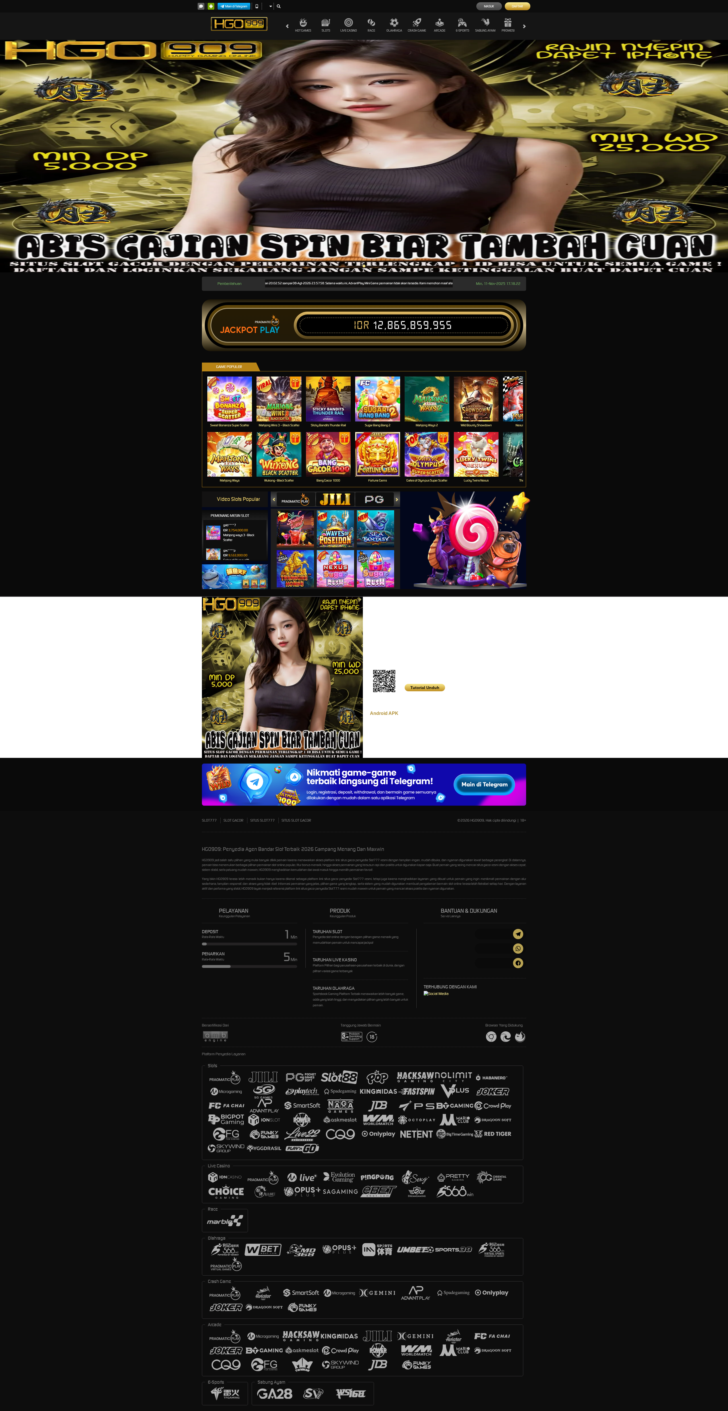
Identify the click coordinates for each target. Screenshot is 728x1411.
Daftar (517, 6)
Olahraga (394, 30)
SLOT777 (209, 820)
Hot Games (303, 30)
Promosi (508, 30)
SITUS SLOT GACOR (296, 820)
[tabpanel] (364, 156)
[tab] (296, 499)
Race (371, 30)
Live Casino (348, 30)
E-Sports (462, 30)
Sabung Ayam (485, 30)
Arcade (439, 30)
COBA (298, 523)
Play (270, 330)
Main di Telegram (236, 6)
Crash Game (417, 30)
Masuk (489, 6)
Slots (326, 30)
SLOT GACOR (233, 820)
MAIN (233, 398)
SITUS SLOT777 (262, 820)
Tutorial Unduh (424, 687)
